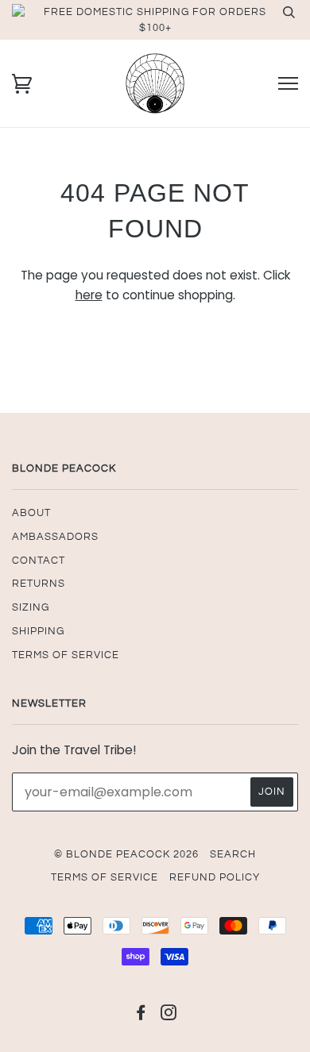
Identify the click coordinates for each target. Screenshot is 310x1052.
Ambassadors (55, 536)
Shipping (38, 631)
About (31, 512)
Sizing (30, 607)
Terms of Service (65, 655)
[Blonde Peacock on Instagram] (169, 1015)
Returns (38, 583)
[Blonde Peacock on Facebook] (141, 1015)
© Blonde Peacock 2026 (126, 854)
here (89, 295)
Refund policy (214, 877)
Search (233, 854)
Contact (38, 560)
